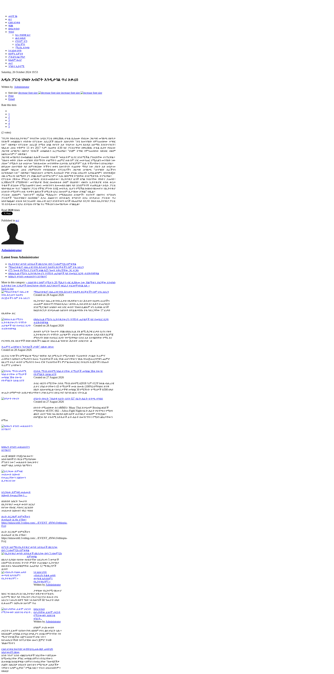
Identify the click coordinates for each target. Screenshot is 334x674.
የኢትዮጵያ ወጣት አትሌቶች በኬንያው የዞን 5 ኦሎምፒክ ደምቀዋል (42, 263)
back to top (7, 288)
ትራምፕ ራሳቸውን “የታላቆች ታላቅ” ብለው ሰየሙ (27, 346)
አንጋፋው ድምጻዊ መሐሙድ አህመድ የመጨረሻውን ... (16, 494)
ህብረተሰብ (39, 609)
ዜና (17, 220)
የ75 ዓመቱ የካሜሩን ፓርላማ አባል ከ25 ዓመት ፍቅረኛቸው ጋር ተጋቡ (43, 270)
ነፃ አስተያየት (40, 572)
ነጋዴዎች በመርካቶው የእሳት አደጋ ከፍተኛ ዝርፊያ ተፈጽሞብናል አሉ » (53, 285)
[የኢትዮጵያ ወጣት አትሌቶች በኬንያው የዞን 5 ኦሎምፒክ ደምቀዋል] (31, 556)
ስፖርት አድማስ (9, 547)
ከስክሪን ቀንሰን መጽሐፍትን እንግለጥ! (27, 276)
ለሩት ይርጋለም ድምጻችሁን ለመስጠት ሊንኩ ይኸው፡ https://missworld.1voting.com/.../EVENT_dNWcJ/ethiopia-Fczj (34, 521)
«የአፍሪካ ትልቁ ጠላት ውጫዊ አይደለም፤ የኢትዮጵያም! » (45, 578)
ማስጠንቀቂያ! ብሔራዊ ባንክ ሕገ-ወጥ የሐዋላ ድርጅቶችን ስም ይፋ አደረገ (46, 267)
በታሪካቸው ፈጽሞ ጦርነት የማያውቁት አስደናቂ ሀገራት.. (47, 615)
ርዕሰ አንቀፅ (7, 649)
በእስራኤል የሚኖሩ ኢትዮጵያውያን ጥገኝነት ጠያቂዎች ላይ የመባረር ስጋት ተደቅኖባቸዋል (53, 273)
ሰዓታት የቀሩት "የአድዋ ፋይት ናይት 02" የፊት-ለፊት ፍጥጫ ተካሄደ (68, 398)
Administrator (21, 86)
